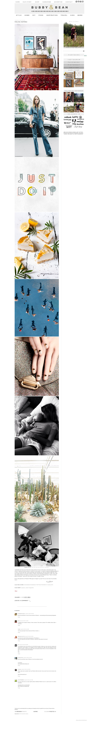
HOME (27, 15)
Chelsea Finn (20, 657)
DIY (34, 15)
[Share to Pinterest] (29, 597)
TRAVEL (64, 15)
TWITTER (38, 584)
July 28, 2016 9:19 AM (25, 629)
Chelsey (19, 669)
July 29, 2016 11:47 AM (28, 679)
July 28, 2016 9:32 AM (29, 636)
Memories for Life (21, 636)
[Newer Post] (20, 711)
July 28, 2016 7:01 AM (24, 620)
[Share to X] (27, 597)
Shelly (19, 629)
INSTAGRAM (26, 584)
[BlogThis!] (26, 597)
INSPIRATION (52, 15)
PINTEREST (43, 584)
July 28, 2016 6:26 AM (29, 613)
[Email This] (24, 597)
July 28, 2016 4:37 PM (27, 657)
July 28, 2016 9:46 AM (24, 644)
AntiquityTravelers (21, 613)
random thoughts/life (30, 587)
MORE (80, 15)
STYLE (19, 15)
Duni (19, 620)
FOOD (41, 15)
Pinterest (39, 569)
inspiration (23, 587)
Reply (19, 617)
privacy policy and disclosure (81, 720)
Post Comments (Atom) (24, 713)
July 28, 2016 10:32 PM (25, 669)
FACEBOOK (32, 584)
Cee (18, 644)
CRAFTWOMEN (21, 679)
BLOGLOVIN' (50, 584)
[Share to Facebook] (28, 597)
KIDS (72, 15)
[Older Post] (50, 711)
